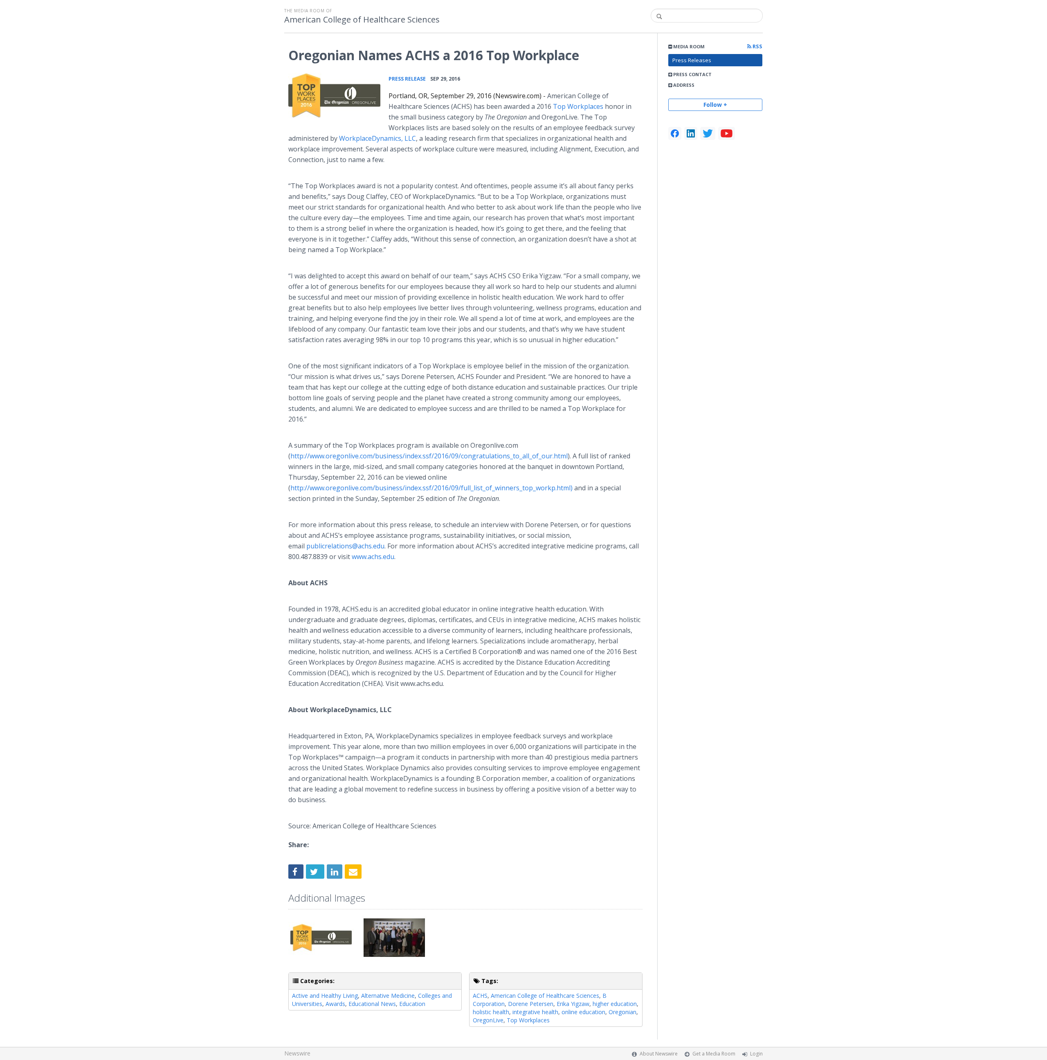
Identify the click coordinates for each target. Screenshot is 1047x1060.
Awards (335, 1004)
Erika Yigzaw (573, 1004)
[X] (707, 133)
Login (756, 1053)
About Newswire (659, 1053)
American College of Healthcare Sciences (362, 19)
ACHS (480, 995)
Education (412, 1004)
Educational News (372, 1004)
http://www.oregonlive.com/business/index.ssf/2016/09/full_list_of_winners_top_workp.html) (431, 487)
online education (583, 1012)
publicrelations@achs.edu (345, 545)
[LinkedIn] (690, 133)
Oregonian (622, 1012)
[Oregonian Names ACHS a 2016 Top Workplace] (334, 95)
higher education (615, 1004)
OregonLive (488, 1020)
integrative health (535, 1012)
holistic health (491, 1012)
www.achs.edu (373, 556)
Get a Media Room (713, 1053)
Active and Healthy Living (325, 995)
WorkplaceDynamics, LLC (377, 138)
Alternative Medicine (388, 995)
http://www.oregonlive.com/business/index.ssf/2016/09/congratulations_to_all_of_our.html (429, 455)
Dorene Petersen (530, 1004)
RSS (756, 46)
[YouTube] (726, 133)
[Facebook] (674, 133)
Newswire (297, 1053)
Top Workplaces (578, 106)
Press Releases (691, 60)
